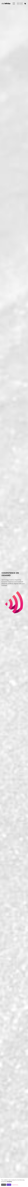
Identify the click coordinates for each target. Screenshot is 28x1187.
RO (18, 3)
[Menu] (14, 3)
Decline (4, 1184)
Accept (9, 1184)
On (25, 3)
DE (21, 3)
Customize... (15, 1185)
